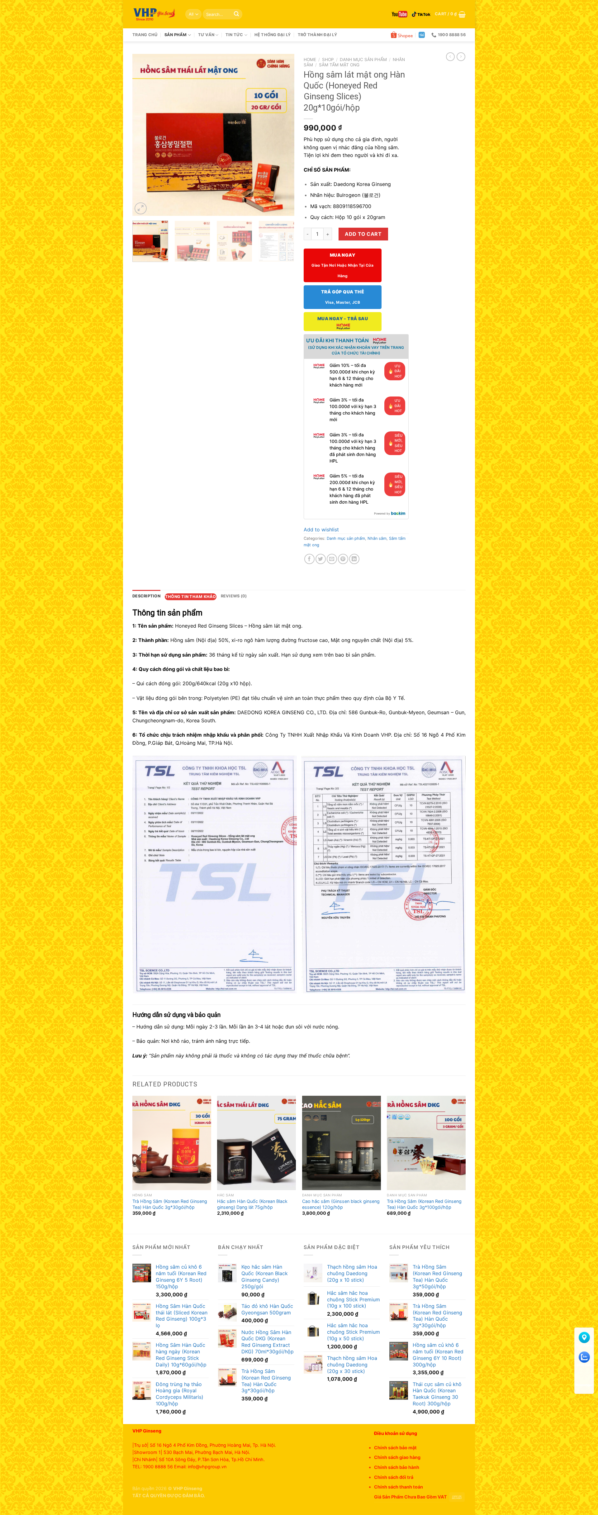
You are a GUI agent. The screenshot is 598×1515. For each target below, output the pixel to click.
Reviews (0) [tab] (234, 596)
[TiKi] (422, 35)
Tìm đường (584, 1345)
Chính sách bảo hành (396, 1467)
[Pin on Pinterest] (343, 559)
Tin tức (234, 34)
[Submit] (236, 14)
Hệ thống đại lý (272, 34)
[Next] (283, 135)
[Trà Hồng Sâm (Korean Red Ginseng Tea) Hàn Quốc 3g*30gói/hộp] (171, 1143)
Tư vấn (206, 34)
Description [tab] (146, 596)
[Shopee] (402, 34)
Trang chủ (144, 34)
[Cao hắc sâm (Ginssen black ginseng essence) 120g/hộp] (341, 1143)
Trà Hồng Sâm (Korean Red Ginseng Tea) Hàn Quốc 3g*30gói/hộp (169, 1204)
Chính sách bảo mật (395, 1447)
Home (310, 59)
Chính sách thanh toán (398, 1486)
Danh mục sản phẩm (363, 59)
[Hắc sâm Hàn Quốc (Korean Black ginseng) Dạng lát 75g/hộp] (256, 1143)
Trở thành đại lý (317, 34)
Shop (328, 59)
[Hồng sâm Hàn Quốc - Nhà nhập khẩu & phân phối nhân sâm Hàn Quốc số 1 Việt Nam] (154, 14)
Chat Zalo (584, 1365)
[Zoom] (141, 208)
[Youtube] (399, 14)
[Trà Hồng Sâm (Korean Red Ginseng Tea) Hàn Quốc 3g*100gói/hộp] (426, 1143)
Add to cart (363, 234)
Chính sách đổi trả (393, 1477)
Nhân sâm (377, 538)
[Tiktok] (421, 14)
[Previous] (143, 135)
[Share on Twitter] (321, 559)
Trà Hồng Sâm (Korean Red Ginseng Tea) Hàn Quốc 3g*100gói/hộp (424, 1204)
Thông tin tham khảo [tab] (190, 596)
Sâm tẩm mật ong (339, 64)
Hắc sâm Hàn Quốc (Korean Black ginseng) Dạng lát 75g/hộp (252, 1204)
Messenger (584, 1385)
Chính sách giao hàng (397, 1457)
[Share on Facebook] (309, 559)
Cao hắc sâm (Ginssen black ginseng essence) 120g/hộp (341, 1204)
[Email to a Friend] (332, 559)
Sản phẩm (175, 34)
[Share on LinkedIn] (354, 559)
